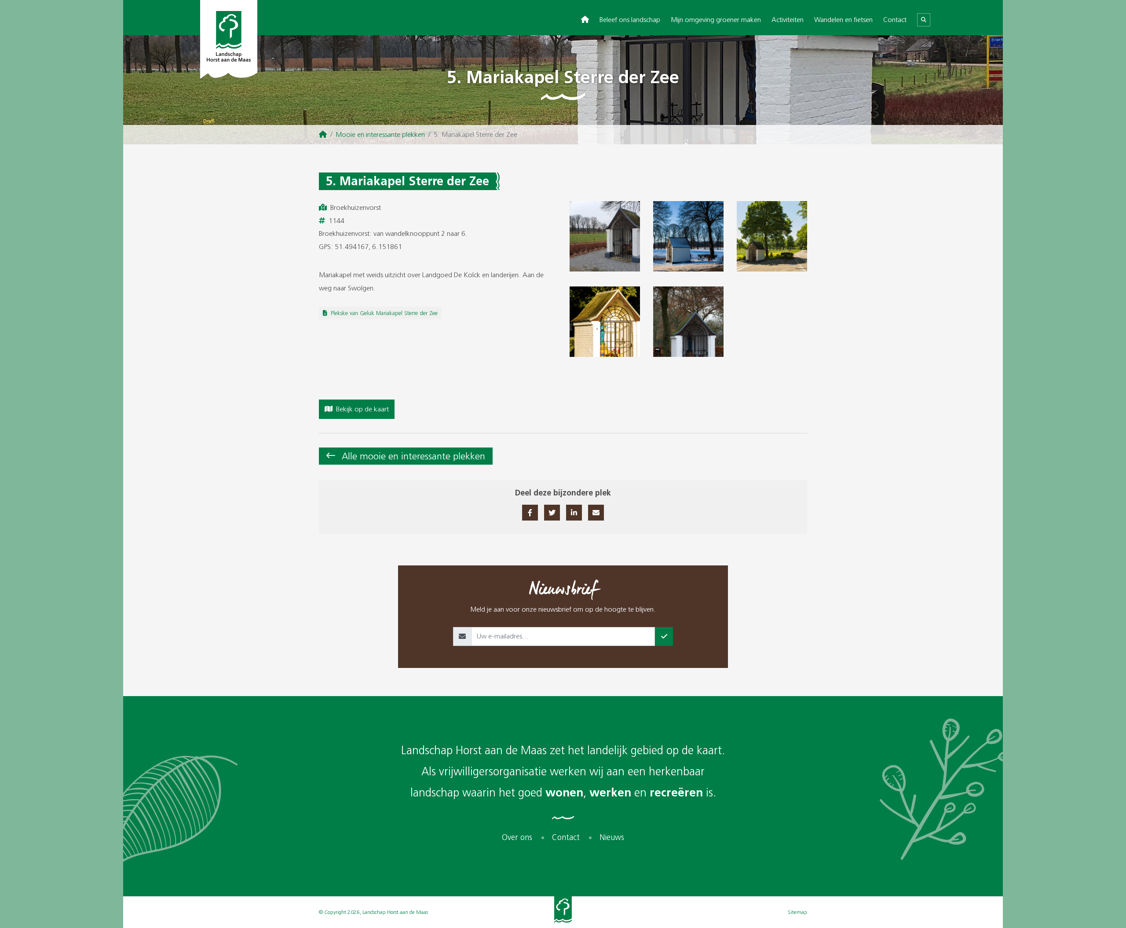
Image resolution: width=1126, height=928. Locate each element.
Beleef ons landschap (630, 19)
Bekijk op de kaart (362, 409)
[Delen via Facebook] (530, 513)
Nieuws (612, 837)
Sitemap (797, 912)
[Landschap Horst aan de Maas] (228, 39)
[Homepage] (323, 134)
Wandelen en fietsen (843, 19)
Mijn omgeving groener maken (716, 19)
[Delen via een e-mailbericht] (596, 513)
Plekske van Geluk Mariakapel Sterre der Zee (384, 313)
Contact (895, 19)
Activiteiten (787, 19)
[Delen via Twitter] (552, 513)
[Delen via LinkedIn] (574, 513)
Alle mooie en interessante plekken (413, 456)
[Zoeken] (923, 19)
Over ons (517, 837)
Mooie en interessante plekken (380, 134)
